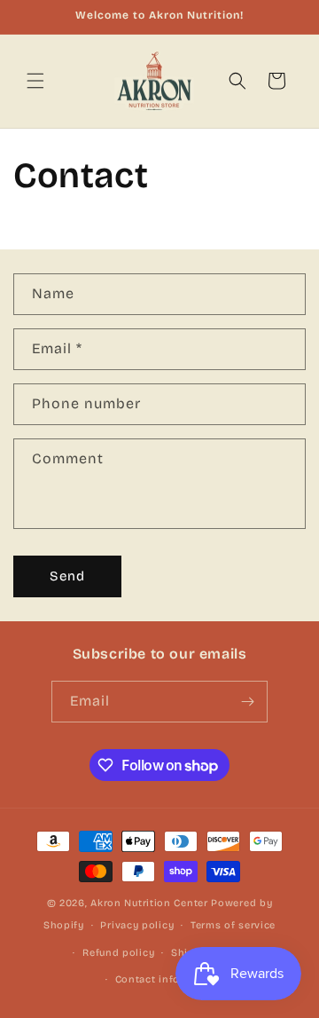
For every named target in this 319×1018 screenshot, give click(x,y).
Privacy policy (137, 925)
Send (67, 576)
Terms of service (233, 925)
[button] (35, 80)
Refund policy (118, 953)
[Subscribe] (247, 701)
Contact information (168, 979)
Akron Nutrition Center (148, 903)
